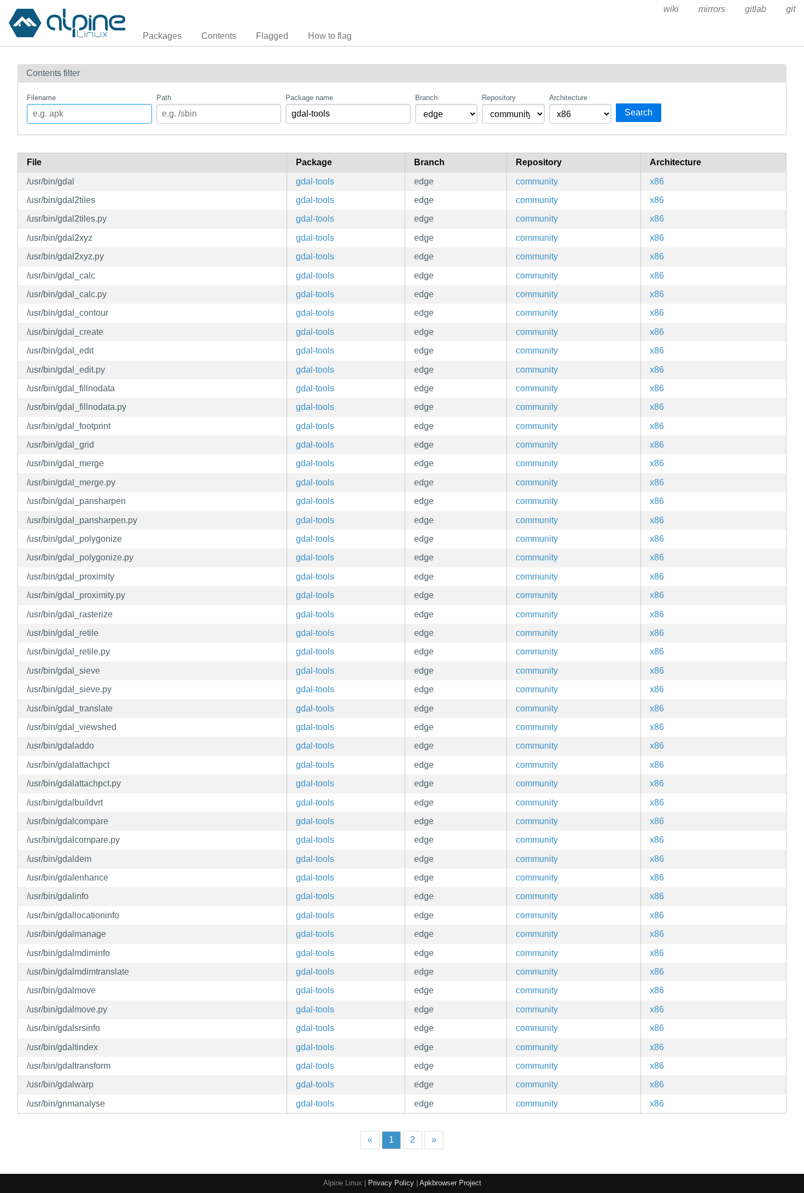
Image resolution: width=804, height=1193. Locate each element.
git (790, 9)
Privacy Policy (391, 1183)
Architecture (568, 98)
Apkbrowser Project (450, 1183)
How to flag (330, 35)
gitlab (755, 9)
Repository (499, 98)
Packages (162, 35)
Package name (309, 98)
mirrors (711, 9)
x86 (657, 181)
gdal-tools (315, 181)
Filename (41, 98)
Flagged (272, 35)
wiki (671, 9)
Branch (426, 98)
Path (163, 98)
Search (638, 112)
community (537, 181)
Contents (218, 35)
